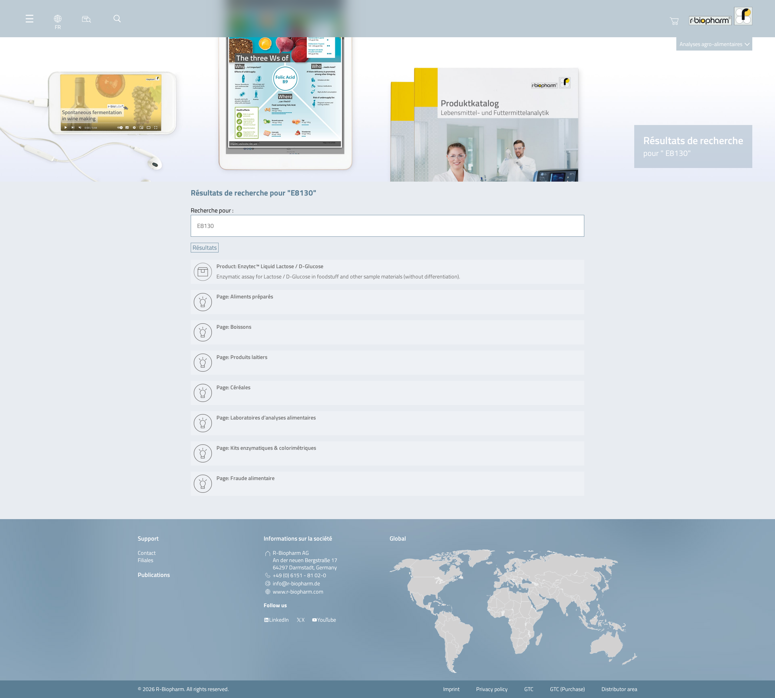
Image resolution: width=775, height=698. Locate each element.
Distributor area (619, 689)
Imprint (451, 689)
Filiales (145, 560)
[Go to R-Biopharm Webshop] (674, 21)
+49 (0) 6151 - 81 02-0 (299, 575)
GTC (528, 689)
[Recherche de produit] (86, 18)
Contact (147, 553)
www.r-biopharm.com (298, 592)
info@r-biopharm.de (296, 583)
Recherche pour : (212, 210)
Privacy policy (492, 689)
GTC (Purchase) (567, 689)
